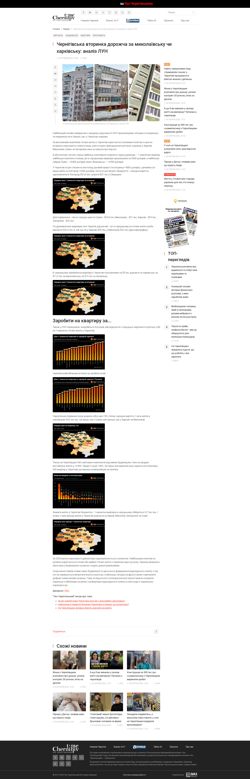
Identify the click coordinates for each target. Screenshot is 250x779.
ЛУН (66, 590)
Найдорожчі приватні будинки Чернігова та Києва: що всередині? (93, 604)
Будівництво (71, 35)
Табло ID (151, 20)
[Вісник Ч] (132, 20)
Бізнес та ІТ (112, 20)
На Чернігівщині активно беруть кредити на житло (85, 608)
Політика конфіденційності (134, 775)
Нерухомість (99, 35)
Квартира (85, 35)
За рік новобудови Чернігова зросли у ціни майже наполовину (91, 601)
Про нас (185, 20)
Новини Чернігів (89, 20)
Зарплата (58, 35)
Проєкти (168, 20)
